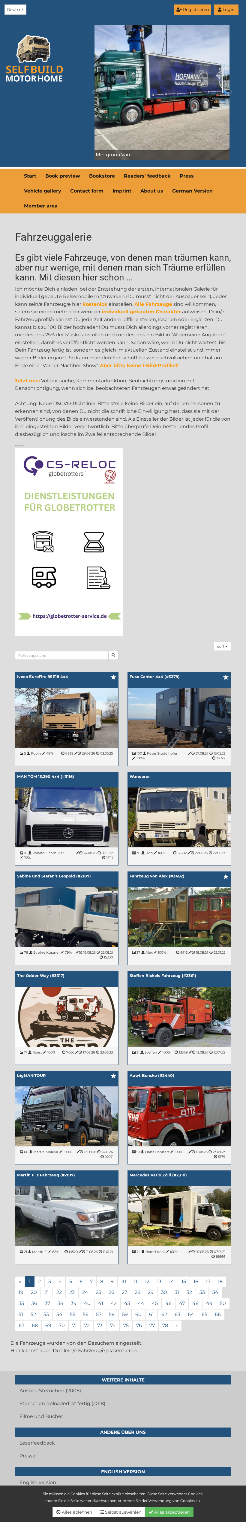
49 (209, 1303)
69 (48, 1325)
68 (35, 1325)
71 (74, 1325)
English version (38, 1482)
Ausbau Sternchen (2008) (50, 1390)
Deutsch (15, 9)
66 (218, 1314)
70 (62, 1325)
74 (113, 1325)
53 (46, 1314)
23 (72, 1292)
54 (59, 1314)
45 (155, 1303)
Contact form (87, 191)
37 (47, 1303)
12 (147, 1281)
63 (177, 1314)
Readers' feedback (147, 176)
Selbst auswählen (122, 1512)
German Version (192, 191)
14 (171, 1281)
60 (138, 1314)
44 (141, 1303)
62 (164, 1314)
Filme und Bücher (41, 1416)
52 (33, 1314)
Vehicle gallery (42, 191)
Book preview (62, 176)
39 (73, 1303)
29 (151, 1292)
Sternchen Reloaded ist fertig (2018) (62, 1403)
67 (21, 1325)
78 (165, 1325)
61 (151, 1314)
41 (100, 1303)
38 (60, 1303)
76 (139, 1325)
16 (196, 1281)
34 (215, 1292)
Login (228, 9)
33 (202, 1292)
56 (85, 1314)
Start (30, 176)
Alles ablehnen (76, 1512)
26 (111, 1292)
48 (195, 1303)
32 (189, 1292)
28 (137, 1292)
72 (87, 1325)
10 (123, 1281)
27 (124, 1292)
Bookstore (102, 176)
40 (87, 1303)
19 (21, 1292)
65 (204, 1314)
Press (187, 176)
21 (46, 1292)
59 (125, 1314)
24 (85, 1292)
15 (184, 1281)
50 (223, 1303)
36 (34, 1303)
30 (164, 1292)
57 (98, 1314)
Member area (41, 206)
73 (100, 1325)
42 (114, 1303)
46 (168, 1303)
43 (127, 1303)
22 (59, 1292)
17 (208, 1281)
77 (152, 1325)
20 (34, 1292)
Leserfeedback (37, 1443)
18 (220, 1281)
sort (221, 646)
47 (182, 1303)
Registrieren (195, 9)
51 (21, 1314)
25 (98, 1292)
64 (191, 1314)
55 (72, 1314)
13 (159, 1281)
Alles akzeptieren (171, 1512)
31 (177, 1292)
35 (21, 1303)
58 (112, 1314)
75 (126, 1325)
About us (151, 191)
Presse (27, 1456)
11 (135, 1281)
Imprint (121, 191)
